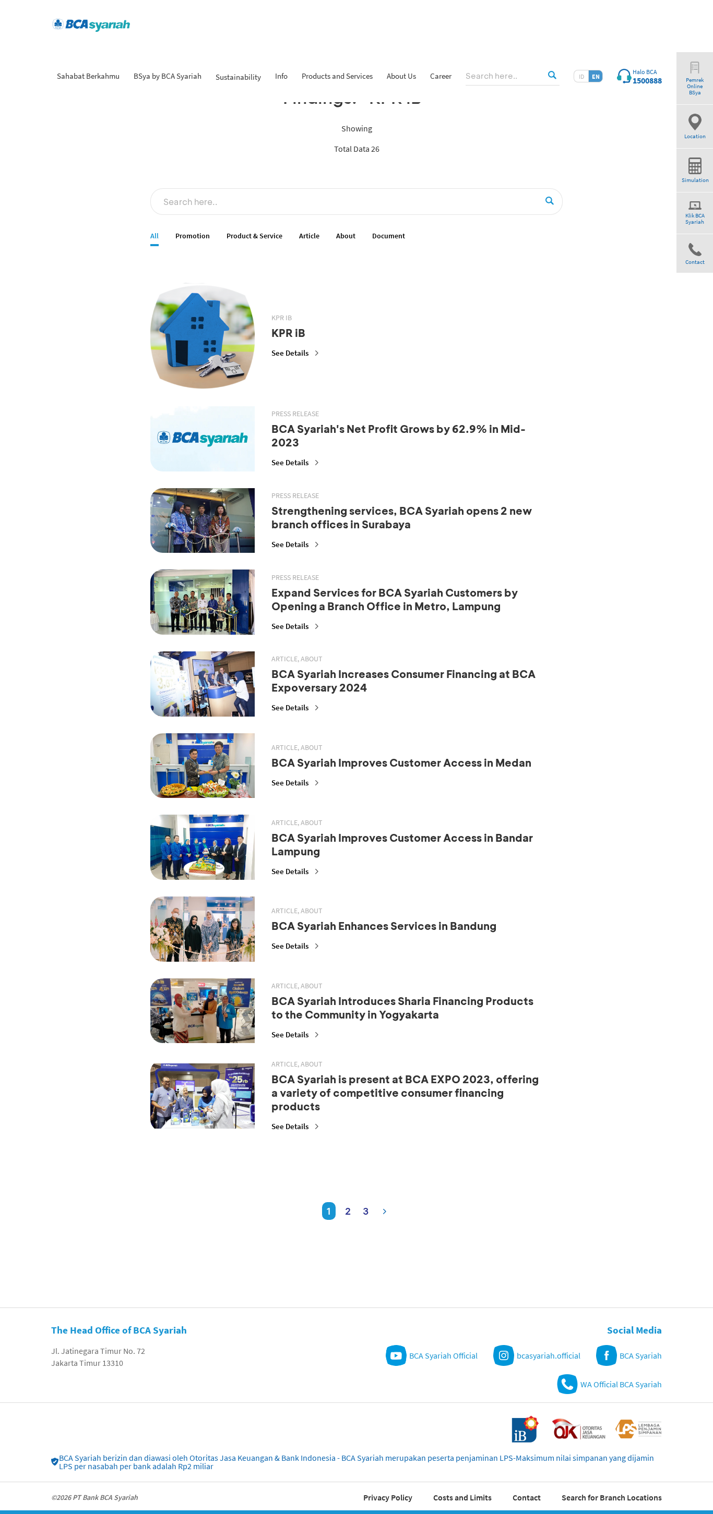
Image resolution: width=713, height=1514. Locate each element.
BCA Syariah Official (443, 1355)
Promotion (192, 236)
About (345, 236)
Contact (527, 1497)
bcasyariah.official (548, 1355)
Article (309, 236)
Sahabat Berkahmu (88, 76)
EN (596, 76)
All (154, 236)
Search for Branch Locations (612, 1497)
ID (581, 76)
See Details (289, 353)
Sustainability (238, 77)
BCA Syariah (641, 1355)
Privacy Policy (387, 1497)
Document (388, 236)
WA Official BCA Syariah (621, 1384)
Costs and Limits (462, 1497)
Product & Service (254, 236)
